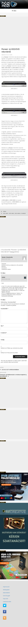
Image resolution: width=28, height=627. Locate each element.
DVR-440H (5, 213)
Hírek (4, 211)
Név (2, 326)
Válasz (3, 273)
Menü (14, 10)
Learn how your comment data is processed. (14, 361)
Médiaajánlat (6, 589)
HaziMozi (4, 1)
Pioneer (23, 213)
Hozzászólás (4, 308)
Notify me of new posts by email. (9, 352)
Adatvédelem (6, 592)
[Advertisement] (14, 30)
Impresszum (6, 586)
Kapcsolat (5, 598)
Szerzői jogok (6, 595)
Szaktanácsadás (7, 601)
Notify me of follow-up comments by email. (12, 348)
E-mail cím (4, 332)
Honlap (2, 339)
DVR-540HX (18, 213)
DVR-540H (11, 213)
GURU (11, 54)
